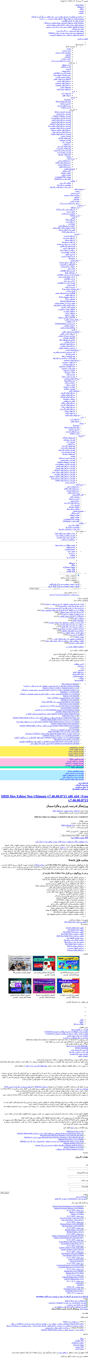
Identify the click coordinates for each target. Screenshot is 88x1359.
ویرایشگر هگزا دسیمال (75, 950)
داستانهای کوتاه (78, 620)
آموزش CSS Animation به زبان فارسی (48, 710)
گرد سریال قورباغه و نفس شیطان (71, 612)
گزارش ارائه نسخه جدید (79, 1050)
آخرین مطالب (79, 664)
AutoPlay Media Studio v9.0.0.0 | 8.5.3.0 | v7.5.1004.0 (60, 722)
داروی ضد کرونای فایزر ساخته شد (71, 606)
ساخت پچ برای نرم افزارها (74, 942)
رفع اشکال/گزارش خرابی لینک (77, 1046)
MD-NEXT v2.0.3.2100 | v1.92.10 (67, 741)
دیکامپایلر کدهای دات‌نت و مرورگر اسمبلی (50, 1145)
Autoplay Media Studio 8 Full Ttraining (65, 726)
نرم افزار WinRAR (41, 1087)
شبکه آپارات (79, 1349)
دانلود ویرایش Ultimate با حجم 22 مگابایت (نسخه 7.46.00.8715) (66, 1032)
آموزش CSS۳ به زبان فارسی (50, 706)
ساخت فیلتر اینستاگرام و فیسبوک (37, 733)
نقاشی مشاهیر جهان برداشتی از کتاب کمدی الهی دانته (64, 641)
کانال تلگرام (79, 1341)
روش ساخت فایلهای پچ (75, 938)
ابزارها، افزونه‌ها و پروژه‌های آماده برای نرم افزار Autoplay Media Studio (38, 718)
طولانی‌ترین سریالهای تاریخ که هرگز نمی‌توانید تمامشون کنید (62, 610)
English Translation (81, 1048)
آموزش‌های (74, 765)
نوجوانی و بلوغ (78, 618)
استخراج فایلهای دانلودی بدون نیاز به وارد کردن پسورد (65, 27)
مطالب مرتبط (79, 1024)
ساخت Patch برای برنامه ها (74, 940)
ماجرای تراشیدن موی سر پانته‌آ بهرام (70, 628)
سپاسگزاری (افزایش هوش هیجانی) (71, 616)
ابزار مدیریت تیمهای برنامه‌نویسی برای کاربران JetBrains (39, 1141)
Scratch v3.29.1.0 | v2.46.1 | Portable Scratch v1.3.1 (61, 690)
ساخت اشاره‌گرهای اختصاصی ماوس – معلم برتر (66, 1324)
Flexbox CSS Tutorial (71, 698)
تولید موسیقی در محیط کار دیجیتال (18, 1326)
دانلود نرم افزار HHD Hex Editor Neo (70, 936)
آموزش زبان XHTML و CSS (52, 702)
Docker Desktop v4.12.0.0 (74, 1149)
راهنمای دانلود (83, 1056)
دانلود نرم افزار (82, 39)
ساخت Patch (39, 865)
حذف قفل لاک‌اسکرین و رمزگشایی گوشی (29, 737)
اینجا (71, 1128)
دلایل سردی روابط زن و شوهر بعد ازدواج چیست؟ (66, 622)
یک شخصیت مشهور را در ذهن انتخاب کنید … (68, 639)
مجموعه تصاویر (78, 676)
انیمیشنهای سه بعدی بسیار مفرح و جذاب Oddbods (66, 33)
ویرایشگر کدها (58, 811)
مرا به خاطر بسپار (70, 592)
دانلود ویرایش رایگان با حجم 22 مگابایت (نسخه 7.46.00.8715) (66, 1034)
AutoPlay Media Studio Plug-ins (68, 714)
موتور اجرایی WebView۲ (32, 1137)
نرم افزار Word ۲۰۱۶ (70, 1322)
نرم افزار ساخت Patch (75, 946)
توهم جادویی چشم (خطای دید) (73, 633)
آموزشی (81, 670)
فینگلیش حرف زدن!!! (76, 635)
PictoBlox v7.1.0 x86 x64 (70, 694)
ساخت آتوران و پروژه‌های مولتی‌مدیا (29, 722)
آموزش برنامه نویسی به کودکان (32, 690)
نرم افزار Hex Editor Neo (74, 944)
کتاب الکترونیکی (78, 674)
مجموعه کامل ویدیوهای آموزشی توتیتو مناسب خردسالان (64, 23)
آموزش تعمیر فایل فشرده (79, 1054)
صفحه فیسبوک (78, 1345)
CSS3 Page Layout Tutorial (69, 706)
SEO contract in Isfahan (71, 686)
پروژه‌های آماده (78, 672)
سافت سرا (80, 1330)
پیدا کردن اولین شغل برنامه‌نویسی (57, 1328)
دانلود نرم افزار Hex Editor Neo (72, 934)
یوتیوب (81, 11)
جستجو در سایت (71, 576)
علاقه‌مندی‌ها (79, 680)
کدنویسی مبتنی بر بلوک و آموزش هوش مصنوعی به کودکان (40, 694)
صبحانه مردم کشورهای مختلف (72, 631)
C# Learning (74, 729)
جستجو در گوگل (71, 580)
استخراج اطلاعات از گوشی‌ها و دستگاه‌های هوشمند (37, 741)
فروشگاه (80, 7)
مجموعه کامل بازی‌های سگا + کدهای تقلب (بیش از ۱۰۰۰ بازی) (61, 19)
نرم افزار (80, 666)
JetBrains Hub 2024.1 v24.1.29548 (71, 1141)
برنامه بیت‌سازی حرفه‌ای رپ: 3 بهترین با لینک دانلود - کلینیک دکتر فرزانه (58, 1326)
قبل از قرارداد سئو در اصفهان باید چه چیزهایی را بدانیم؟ (64, 604)
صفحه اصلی (79, 5)
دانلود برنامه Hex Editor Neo (73, 932)
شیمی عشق (79, 637)
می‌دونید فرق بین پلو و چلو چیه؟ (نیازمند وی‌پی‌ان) (66, 608)
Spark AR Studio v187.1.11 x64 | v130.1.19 (64, 733)
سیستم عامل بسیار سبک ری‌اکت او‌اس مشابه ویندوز (65, 25)
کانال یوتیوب (79, 1347)
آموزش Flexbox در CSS (55, 698)
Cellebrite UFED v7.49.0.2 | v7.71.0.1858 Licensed (61, 737)
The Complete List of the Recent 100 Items (64, 743)
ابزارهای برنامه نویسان (72, 811)
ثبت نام (52, 594)
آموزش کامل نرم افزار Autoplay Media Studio (36, 726)
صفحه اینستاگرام (78, 1343)
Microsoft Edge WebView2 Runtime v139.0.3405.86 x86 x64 (62, 1137)
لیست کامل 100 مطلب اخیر (40, 743)
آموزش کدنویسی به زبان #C (60, 729)
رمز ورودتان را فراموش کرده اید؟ (67, 594)
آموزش (76, 747)
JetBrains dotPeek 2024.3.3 (74, 1145)
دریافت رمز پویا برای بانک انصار (72, 626)
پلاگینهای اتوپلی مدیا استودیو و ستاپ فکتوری (41, 714)
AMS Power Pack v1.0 (71, 718)
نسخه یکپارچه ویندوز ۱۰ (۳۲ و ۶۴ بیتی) (70, 31)
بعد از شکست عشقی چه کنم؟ (73, 614)
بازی (82, 668)
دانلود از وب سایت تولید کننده (77, 1036)
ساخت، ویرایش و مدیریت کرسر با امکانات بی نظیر (29, 1324)
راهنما (82, 1022)
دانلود (82, 1020)
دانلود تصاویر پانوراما (76, 643)
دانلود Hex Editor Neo (76, 930)
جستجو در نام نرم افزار (68, 578)
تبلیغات (81, 13)
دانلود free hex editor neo (75, 928)
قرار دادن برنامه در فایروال (78, 1052)
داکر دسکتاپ (60, 1149)
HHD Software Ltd (67, 825)
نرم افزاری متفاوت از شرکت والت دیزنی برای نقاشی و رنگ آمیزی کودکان (57, 17)
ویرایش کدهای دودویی (75, 948)
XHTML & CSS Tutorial (70, 702)
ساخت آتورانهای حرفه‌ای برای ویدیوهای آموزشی (67, 35)
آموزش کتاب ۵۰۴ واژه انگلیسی (72, 21)
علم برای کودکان (78, 29)
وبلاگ (82, 9)
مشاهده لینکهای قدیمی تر (75, 646)
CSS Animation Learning (70, 710)
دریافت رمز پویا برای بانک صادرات (71, 624)
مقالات (81, 678)
